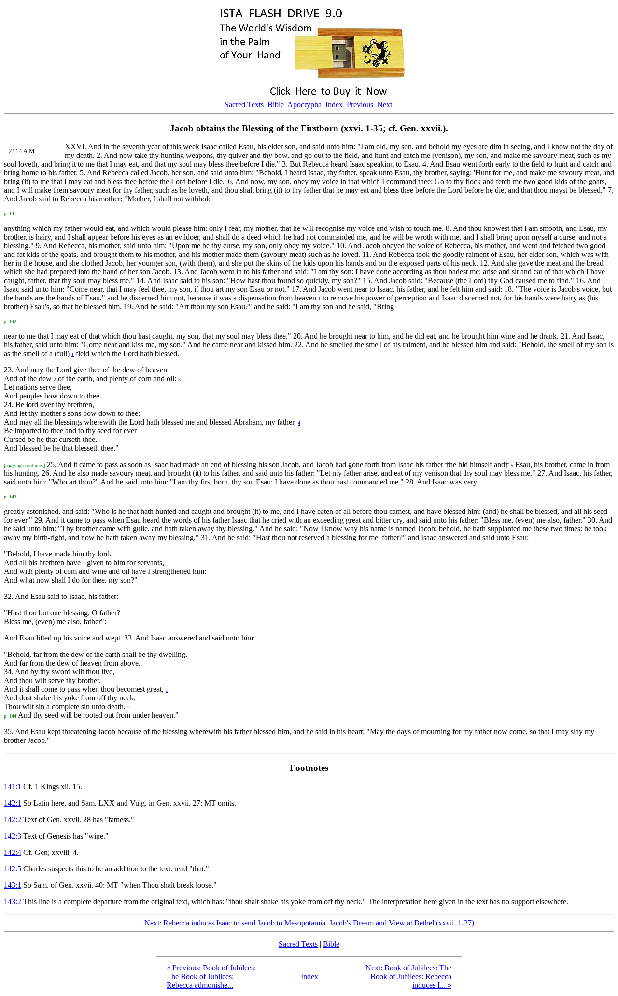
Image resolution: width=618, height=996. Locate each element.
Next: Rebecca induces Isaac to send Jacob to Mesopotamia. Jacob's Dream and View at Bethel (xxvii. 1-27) (309, 923)
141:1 (12, 787)
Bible (275, 104)
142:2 (12, 819)
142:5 (12, 869)
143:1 (12, 885)
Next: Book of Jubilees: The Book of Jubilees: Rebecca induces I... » (408, 976)
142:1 (12, 803)
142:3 (12, 836)
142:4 (12, 852)
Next (384, 104)
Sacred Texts (244, 104)
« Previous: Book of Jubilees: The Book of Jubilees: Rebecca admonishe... (211, 976)
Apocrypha (304, 104)
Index (334, 104)
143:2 (12, 901)
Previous (360, 104)
